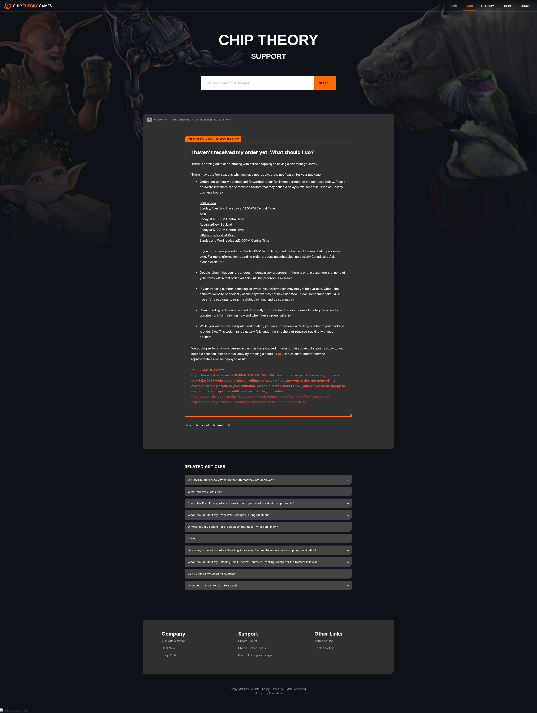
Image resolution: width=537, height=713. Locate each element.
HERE (278, 354)
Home (453, 6)
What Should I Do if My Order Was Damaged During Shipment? (229, 515)
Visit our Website (173, 641)
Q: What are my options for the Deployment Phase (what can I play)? (233, 526)
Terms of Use (323, 641)
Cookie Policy (324, 648)
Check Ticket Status (252, 648)
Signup (525, 6)
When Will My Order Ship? (205, 491)
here (221, 262)
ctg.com (487, 6)
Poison (192, 538)
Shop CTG (169, 655)
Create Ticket (247, 641)
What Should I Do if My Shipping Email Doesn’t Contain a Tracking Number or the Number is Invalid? (253, 562)
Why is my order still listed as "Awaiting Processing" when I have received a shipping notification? (252, 550)
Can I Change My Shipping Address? (212, 573)
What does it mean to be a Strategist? (212, 585)
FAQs (469, 6)
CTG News (169, 648)
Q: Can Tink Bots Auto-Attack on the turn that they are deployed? (231, 479)
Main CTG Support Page (255, 655)
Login (507, 6)
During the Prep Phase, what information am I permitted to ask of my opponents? (241, 503)
